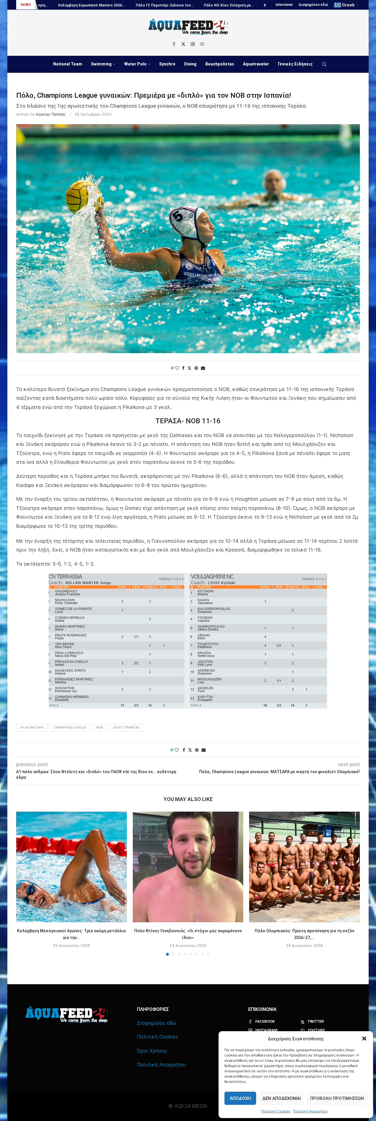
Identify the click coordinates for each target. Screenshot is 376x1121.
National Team (67, 64)
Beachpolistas (219, 64)
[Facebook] (174, 44)
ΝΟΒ (99, 727)
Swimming (101, 64)
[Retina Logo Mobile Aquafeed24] (67, 1014)
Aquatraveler (256, 64)
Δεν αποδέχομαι (281, 1098)
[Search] (324, 64)
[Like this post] (177, 367)
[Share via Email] (203, 367)
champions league (69, 727)
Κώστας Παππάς (51, 114)
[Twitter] (183, 44)
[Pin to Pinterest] (196, 367)
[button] (364, 1038)
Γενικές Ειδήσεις (295, 64)
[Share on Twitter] (189, 367)
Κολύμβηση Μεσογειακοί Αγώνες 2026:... (242, 5)
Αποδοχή (240, 1098)
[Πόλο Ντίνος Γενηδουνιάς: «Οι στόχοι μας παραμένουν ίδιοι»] (188, 867)
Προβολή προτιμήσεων (337, 1098)
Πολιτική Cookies (275, 1111)
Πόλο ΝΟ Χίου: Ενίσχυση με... (172, 5)
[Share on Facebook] (183, 367)
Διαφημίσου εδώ (313, 5)
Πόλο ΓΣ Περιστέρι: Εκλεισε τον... (108, 5)
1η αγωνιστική (31, 727)
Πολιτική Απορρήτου (310, 1111)
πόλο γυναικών (126, 727)
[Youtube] (202, 44)
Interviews (284, 5)
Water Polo (135, 64)
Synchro (167, 64)
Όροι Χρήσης (152, 1051)
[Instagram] (193, 44)
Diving (190, 64)
